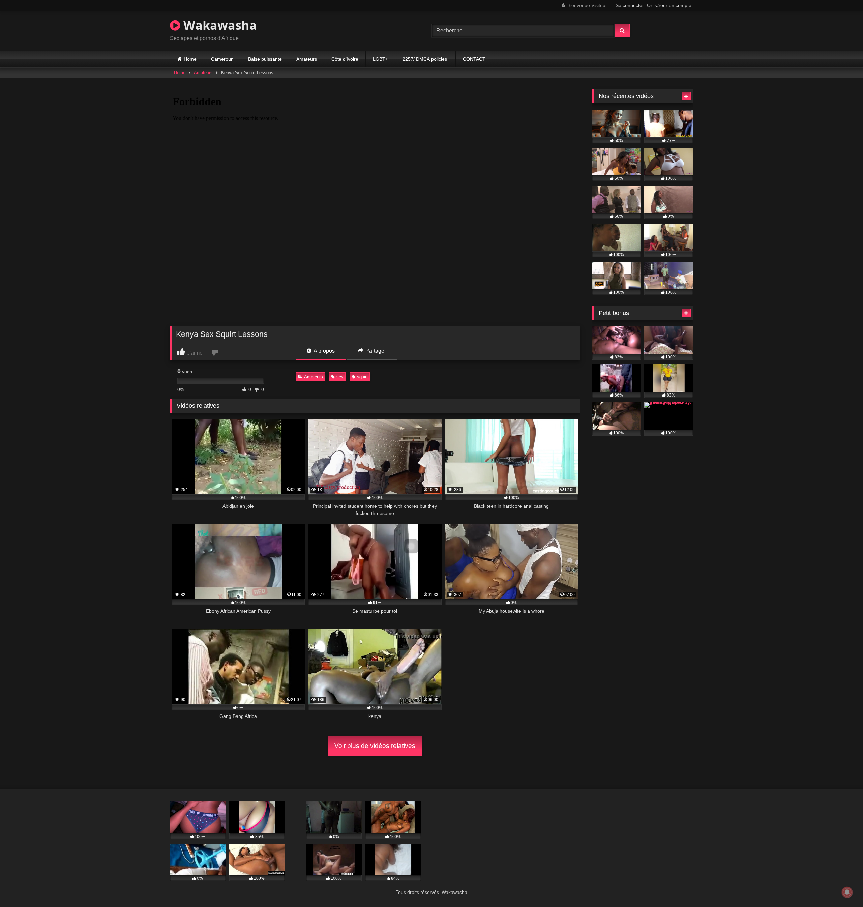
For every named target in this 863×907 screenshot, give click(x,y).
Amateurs (306, 59)
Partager (375, 351)
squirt (362, 376)
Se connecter (630, 5)
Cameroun (222, 59)
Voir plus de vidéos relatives (374, 745)
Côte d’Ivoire (344, 59)
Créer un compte (673, 5)
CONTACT (474, 59)
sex (340, 376)
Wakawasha (218, 25)
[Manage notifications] (847, 892)
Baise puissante (265, 59)
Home (190, 59)
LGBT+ (380, 59)
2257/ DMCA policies (425, 59)
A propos (324, 351)
